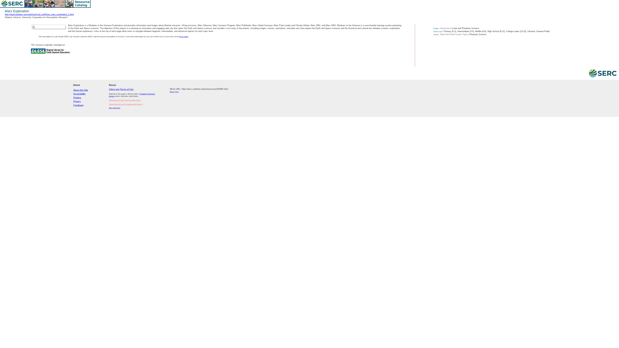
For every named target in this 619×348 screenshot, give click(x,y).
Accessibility (79, 93)
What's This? (174, 92)
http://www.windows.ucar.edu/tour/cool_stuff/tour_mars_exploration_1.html (39, 14)
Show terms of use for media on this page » (126, 104)
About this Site (80, 90)
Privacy (77, 101)
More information (114, 108)
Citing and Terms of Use (121, 89)
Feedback (78, 105)
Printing (77, 97)
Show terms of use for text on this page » (125, 100)
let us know (183, 37)
